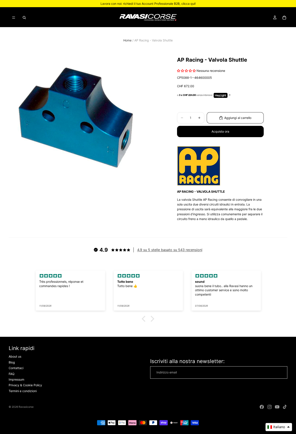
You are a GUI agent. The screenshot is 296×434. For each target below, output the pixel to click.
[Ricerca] (24, 17)
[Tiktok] (284, 406)
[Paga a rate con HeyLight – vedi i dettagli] (230, 95)
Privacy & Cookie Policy (25, 385)
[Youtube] (277, 406)
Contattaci (16, 368)
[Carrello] (284, 17)
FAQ (12, 373)
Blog (12, 362)
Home (127, 40)
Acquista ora (220, 131)
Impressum (16, 379)
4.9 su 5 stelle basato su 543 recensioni (169, 250)
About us (15, 356)
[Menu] (14, 18)
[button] (145, 319)
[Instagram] (269, 406)
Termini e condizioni (23, 391)
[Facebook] (261, 406)
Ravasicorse (26, 406)
